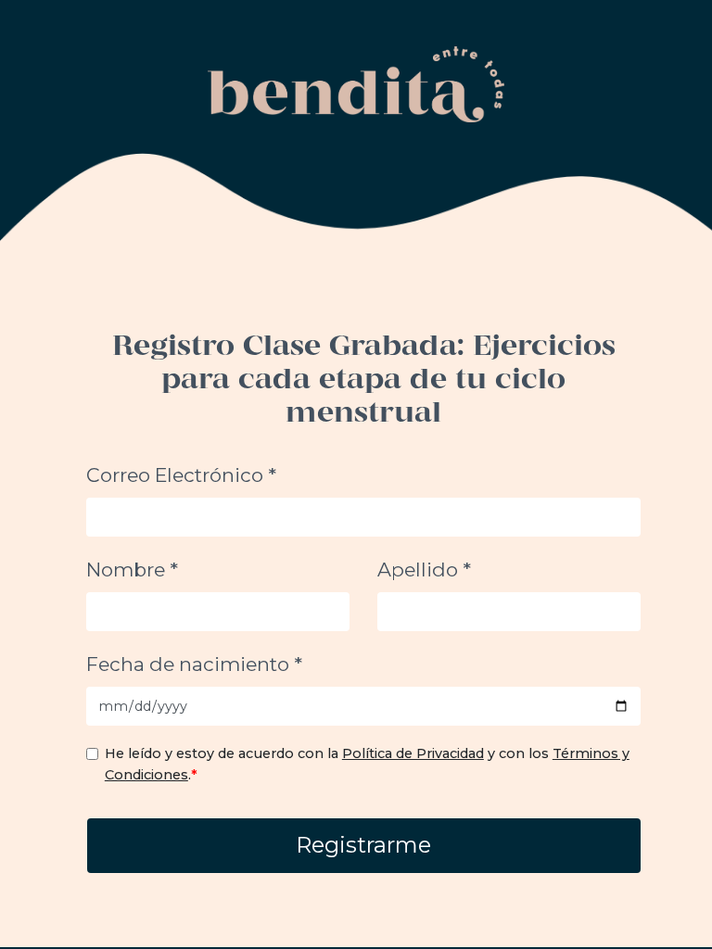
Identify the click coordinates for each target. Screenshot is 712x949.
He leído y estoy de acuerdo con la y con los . (367, 764)
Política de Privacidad (413, 753)
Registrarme (363, 844)
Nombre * (132, 569)
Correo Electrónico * (181, 475)
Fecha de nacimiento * (194, 664)
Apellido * (424, 569)
